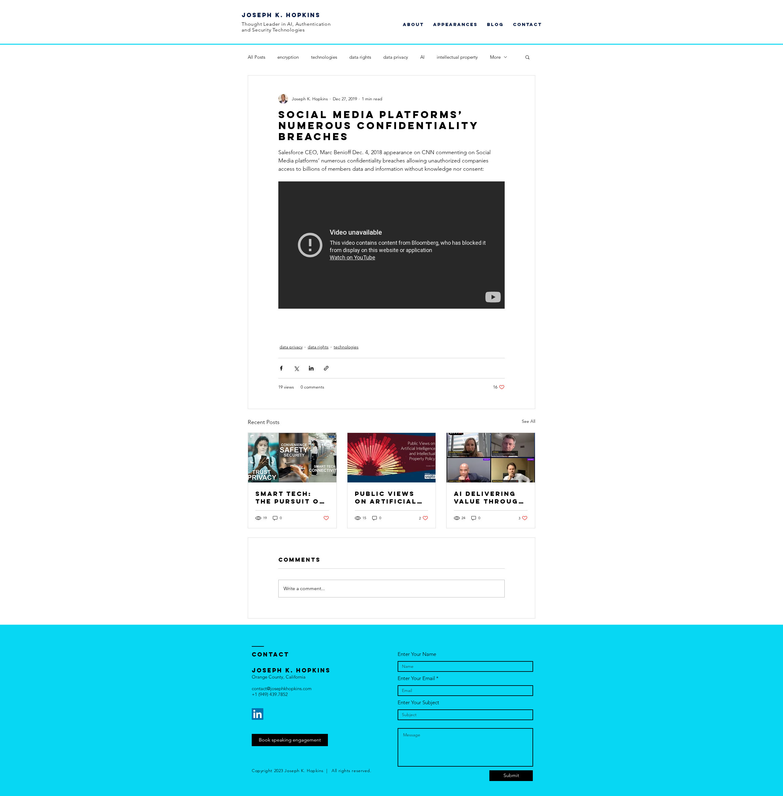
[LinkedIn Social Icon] (257, 714)
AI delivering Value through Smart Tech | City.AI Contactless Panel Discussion (489, 497)
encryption (288, 57)
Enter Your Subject (418, 702)
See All (528, 421)
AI (422, 57)
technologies (324, 57)
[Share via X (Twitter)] (296, 368)
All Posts (256, 57)
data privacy (395, 57)
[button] (527, 56)
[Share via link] (326, 368)
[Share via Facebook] (281, 368)
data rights (360, 57)
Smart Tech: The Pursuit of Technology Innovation (289, 497)
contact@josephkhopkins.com (282, 688)
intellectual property (457, 57)
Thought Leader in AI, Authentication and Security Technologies (286, 27)
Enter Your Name (417, 654)
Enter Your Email (416, 678)
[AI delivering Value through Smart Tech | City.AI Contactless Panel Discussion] (491, 457)
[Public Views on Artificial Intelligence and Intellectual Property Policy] (391, 457)
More (495, 57)
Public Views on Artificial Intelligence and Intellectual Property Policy (386, 497)
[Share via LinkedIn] (311, 368)
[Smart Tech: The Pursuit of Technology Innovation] (292, 457)
